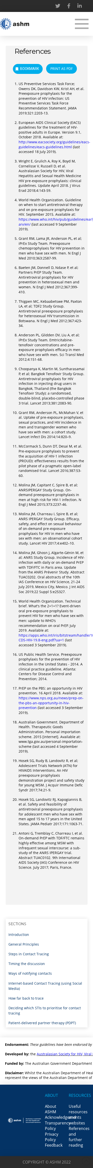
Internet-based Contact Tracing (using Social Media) (45, 986)
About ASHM (50, 1109)
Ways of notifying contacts (30, 973)
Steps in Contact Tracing (28, 954)
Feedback (53, 1145)
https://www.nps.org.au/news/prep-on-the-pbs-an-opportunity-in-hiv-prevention (51, 703)
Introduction (18, 934)
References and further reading (79, 1137)
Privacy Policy (51, 1136)
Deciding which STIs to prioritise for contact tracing (44, 1011)
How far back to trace (26, 998)
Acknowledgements (63, 1117)
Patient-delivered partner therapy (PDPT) (42, 1022)
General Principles (23, 944)
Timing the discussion (26, 963)
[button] (81, 23)
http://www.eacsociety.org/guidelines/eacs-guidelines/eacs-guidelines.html (54, 144)
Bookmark (29, 69)
